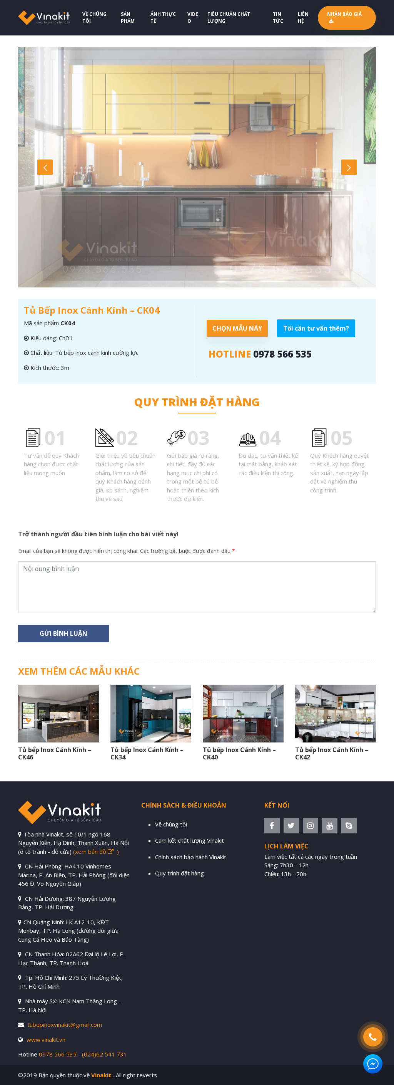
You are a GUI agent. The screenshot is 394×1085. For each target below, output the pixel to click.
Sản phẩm (128, 17)
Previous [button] (45, 167)
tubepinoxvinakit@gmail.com (64, 1024)
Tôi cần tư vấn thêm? (316, 328)
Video (192, 17)
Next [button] (349, 167)
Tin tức (278, 17)
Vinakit (101, 1075)
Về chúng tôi (94, 17)
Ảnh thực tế (163, 17)
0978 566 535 (282, 354)
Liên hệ (303, 17)
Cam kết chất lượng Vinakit (189, 840)
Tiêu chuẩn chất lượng (228, 17)
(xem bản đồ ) (96, 851)
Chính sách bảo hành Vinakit (190, 857)
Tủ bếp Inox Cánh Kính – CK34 (147, 753)
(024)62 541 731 (104, 1054)
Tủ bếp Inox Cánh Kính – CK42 (331, 753)
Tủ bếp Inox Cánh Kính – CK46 (54, 753)
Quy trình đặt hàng (179, 873)
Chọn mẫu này (237, 328)
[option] (197, 167)
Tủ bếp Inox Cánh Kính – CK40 (239, 753)
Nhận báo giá (344, 14)
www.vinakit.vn (46, 1039)
